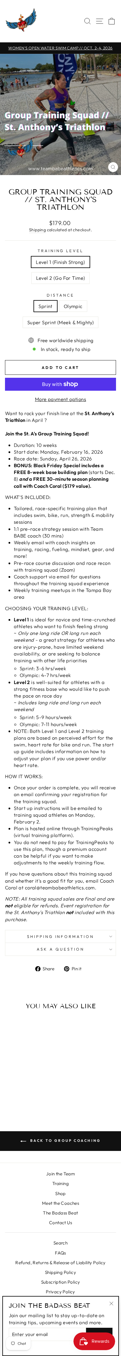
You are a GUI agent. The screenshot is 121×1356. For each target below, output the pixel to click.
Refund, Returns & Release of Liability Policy (60, 1262)
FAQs (60, 1253)
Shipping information (60, 936)
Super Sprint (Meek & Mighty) (60, 322)
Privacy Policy (60, 1292)
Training (60, 1183)
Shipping (37, 229)
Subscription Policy (60, 1282)
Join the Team (60, 1174)
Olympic (73, 306)
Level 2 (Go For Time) (60, 278)
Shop (60, 1193)
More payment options (60, 399)
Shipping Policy (60, 1272)
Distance (60, 295)
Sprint (45, 306)
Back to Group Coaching (64, 1140)
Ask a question (60, 949)
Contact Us (60, 1222)
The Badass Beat (60, 1213)
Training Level (61, 250)
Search (60, 1243)
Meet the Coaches (60, 1203)
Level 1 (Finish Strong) (60, 262)
